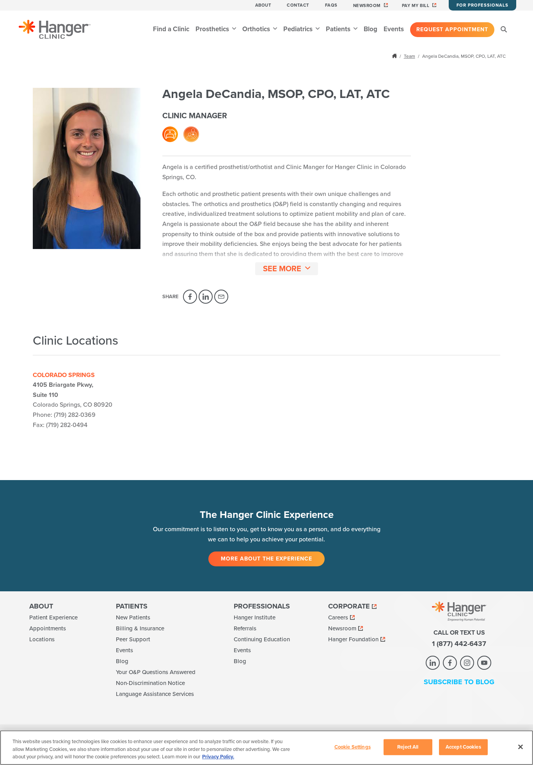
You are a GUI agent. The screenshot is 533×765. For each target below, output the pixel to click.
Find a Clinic (171, 29)
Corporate (349, 606)
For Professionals (482, 5)
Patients (339, 29)
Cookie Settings (352, 747)
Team (409, 56)
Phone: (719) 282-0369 (64, 415)
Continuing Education (262, 639)
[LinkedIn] (206, 297)
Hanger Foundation (353, 639)
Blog (370, 29)
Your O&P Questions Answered (155, 672)
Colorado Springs (64, 375)
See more (282, 269)
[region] (266, 747)
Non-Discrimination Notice (150, 683)
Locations (42, 639)
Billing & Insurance (140, 628)
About (263, 5)
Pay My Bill (416, 5)
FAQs (331, 5)
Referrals (245, 628)
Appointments (47, 628)
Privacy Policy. (218, 757)
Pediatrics (298, 29)
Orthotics (257, 29)
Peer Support (133, 639)
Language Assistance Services (155, 693)
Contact (298, 5)
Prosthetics (213, 29)
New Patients (133, 617)
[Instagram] (467, 663)
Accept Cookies (463, 747)
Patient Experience (53, 617)
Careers (338, 617)
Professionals (262, 606)
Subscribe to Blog (459, 682)
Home (395, 56)
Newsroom (367, 5)
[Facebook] (190, 297)
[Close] (520, 746)
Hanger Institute (254, 617)
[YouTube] (484, 663)
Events (394, 29)
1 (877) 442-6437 (459, 643)
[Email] (221, 297)
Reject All (407, 747)
